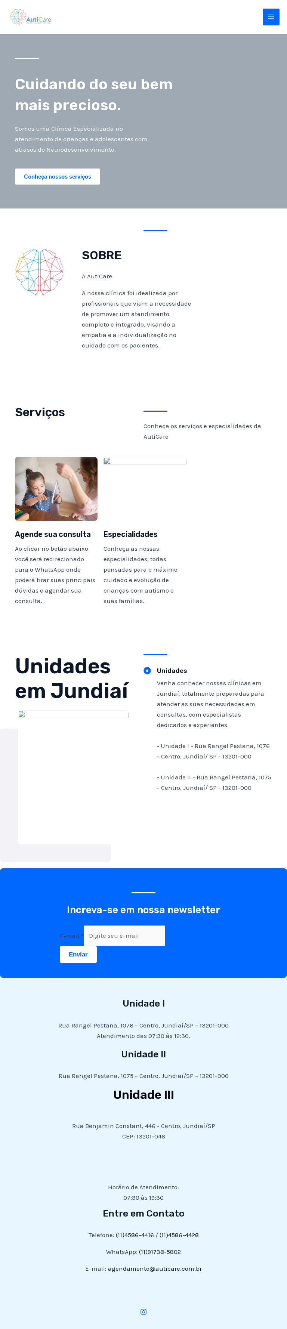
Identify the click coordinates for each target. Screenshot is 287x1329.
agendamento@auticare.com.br (155, 1268)
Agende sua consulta (53, 534)
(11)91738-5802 (160, 1251)
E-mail (72, 935)
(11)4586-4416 (135, 1235)
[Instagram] (143, 1311)
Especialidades (131, 534)
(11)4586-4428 (179, 1235)
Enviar (78, 954)
